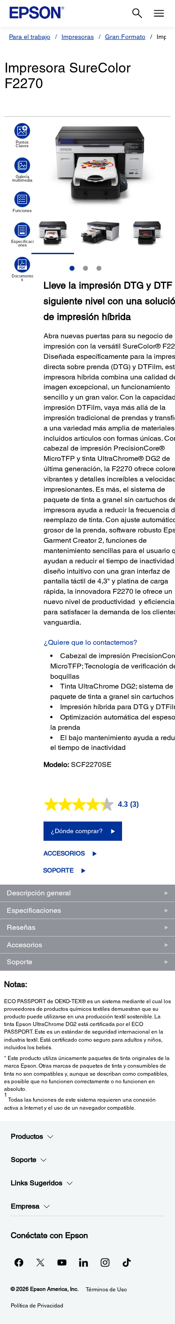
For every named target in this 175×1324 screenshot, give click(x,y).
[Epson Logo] (37, 12)
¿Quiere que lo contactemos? (90, 642)
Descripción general (39, 893)
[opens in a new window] (126, 1262)
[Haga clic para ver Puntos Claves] (22, 135)
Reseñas (21, 927)
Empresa (25, 1206)
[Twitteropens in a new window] (40, 1262)
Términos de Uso (106, 1289)
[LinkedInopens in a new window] (83, 1262)
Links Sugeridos (36, 1183)
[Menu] (159, 13)
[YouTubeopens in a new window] (62, 1262)
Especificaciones (34, 910)
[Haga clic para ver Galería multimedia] (22, 170)
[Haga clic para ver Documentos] (22, 269)
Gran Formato (125, 36)
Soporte (58, 870)
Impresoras (77, 36)
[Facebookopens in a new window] (19, 1262)
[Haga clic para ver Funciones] (22, 202)
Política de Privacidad (37, 1306)
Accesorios (64, 853)
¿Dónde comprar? (77, 830)
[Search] (137, 13)
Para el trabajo (29, 36)
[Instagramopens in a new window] (105, 1262)
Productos (27, 1136)
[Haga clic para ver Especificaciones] (22, 234)
